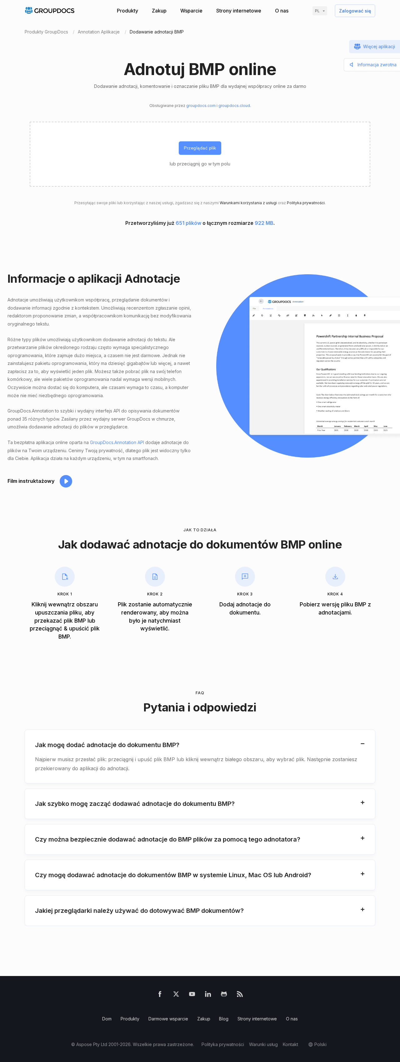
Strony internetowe (238, 11)
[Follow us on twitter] (176, 995)
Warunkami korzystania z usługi (248, 202)
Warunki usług (263, 1044)
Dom (107, 1018)
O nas (281, 11)
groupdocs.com (201, 105)
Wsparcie (191, 11)
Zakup (159, 11)
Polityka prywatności (306, 202)
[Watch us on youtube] (192, 995)
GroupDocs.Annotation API (117, 442)
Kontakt (290, 1044)
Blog (223, 1018)
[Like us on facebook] (160, 995)
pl (317, 10)
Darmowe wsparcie (168, 1018)
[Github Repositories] (224, 995)
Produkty (127, 11)
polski (320, 1044)
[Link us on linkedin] (208, 995)
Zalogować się (355, 10)
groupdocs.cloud (234, 105)
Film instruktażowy (31, 481)
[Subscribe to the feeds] (240, 995)
